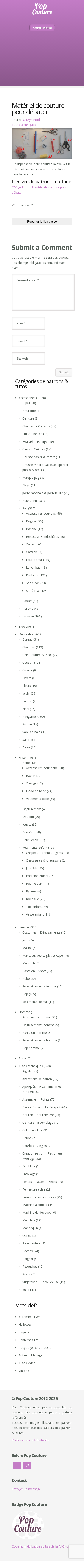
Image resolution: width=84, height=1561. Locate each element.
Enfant (23, 758)
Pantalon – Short (34, 971)
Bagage (31, 521)
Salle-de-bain (31, 732)
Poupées (28, 832)
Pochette (32, 575)
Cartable (32, 552)
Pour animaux (32, 501)
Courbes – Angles (34, 1146)
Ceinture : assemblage (37, 1122)
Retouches (29, 1266)
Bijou (26, 403)
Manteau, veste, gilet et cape (42, 955)
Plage (26, 485)
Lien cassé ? (25, 205)
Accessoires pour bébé (42, 768)
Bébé (26, 763)
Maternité (29, 963)
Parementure (31, 1243)
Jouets (26, 824)
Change (31, 783)
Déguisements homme (38, 1025)
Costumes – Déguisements (41, 932)
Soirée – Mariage (30, 1355)
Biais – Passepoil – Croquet (41, 1107)
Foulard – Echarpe (35, 441)
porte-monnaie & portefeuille (42, 493)
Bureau (27, 639)
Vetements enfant (34, 847)
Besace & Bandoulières (42, 537)
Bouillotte (29, 411)
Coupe (26, 1138)
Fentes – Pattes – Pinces (39, 1182)
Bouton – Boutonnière (38, 1115)
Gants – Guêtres (33, 449)
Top (25, 994)
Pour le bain (34, 883)
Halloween (26, 1324)
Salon (26, 740)
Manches (28, 1220)
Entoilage (28, 1174)
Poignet (27, 1259)
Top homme (31, 1048)
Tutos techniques (24, 125)
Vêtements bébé (37, 799)
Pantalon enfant (37, 876)
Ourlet (26, 1236)
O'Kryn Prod (31, 120)
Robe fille (32, 899)
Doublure (28, 1166)
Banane (31, 529)
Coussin (27, 662)
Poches (27, 1251)
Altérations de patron (37, 1079)
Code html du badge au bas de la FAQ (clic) (42, 1546)
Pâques (24, 1332)
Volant (26, 1290)
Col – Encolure (32, 1130)
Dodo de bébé (36, 791)
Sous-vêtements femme (39, 986)
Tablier (27, 601)
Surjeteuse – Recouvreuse (40, 1282)
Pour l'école (30, 840)
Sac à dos (33, 583)
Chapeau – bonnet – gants (44, 853)
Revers (27, 1274)
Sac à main (33, 591)
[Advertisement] (42, 65)
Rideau (27, 724)
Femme (24, 927)
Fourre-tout (34, 560)
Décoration (26, 634)
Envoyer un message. (27, 1489)
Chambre (28, 647)
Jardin (26, 693)
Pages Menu (42, 27)
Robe (26, 979)
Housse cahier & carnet (38, 457)
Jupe (25, 940)
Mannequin (30, 1228)
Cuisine (27, 670)
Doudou (28, 817)
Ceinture (28, 418)
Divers (26, 678)
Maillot (27, 948)
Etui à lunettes (32, 434)
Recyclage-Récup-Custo (35, 1348)
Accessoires (27, 398)
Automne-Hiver (29, 1317)
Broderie (25, 626)
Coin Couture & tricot (37, 655)
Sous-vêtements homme (39, 1040)
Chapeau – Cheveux (36, 426)
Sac (24, 508)
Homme (24, 1012)
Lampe (27, 701)
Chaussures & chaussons (43, 860)
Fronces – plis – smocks (39, 1197)
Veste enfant (35, 914)
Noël (25, 709)
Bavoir (30, 776)
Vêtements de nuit (35, 1002)
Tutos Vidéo (27, 1363)
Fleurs (26, 686)
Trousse (28, 616)
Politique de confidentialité (30, 1440)
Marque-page (31, 477)
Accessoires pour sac (41, 513)
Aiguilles (28, 1071)
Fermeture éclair (33, 1189)
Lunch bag (33, 567)
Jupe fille (32, 868)
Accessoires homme (36, 1017)
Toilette (27, 608)
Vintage (24, 1371)
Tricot (23, 1058)
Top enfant (34, 907)
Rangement (30, 716)
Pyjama (31, 891)
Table (26, 747)
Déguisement (31, 809)
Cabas (30, 544)
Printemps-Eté (29, 1340)
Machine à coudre (34, 1205)
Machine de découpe (36, 1212)
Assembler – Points (35, 1099)
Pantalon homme (34, 1033)
